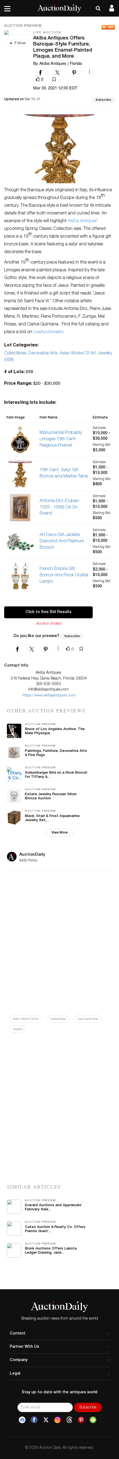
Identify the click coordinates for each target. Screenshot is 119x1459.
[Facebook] (34, 1420)
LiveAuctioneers (48, 332)
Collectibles (58, 1019)
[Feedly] (93, 1420)
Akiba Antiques (82, 221)
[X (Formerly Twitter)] (46, 1420)
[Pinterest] (81, 1420)
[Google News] (22, 1420)
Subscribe (103, 100)
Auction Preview (23, 26)
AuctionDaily (32, 855)
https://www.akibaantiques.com (48, 695)
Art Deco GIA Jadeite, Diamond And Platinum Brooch (62, 541)
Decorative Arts (88, 1019)
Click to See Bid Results (48, 612)
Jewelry (18, 1029)
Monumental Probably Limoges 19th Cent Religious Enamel (61, 439)
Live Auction (47, 32)
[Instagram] (57, 1420)
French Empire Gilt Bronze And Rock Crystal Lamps (64, 575)
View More (59, 832)
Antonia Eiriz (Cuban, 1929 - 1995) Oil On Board (60, 507)
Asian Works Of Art (25, 1019)
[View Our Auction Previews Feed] (108, 27)
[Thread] (69, 1420)
